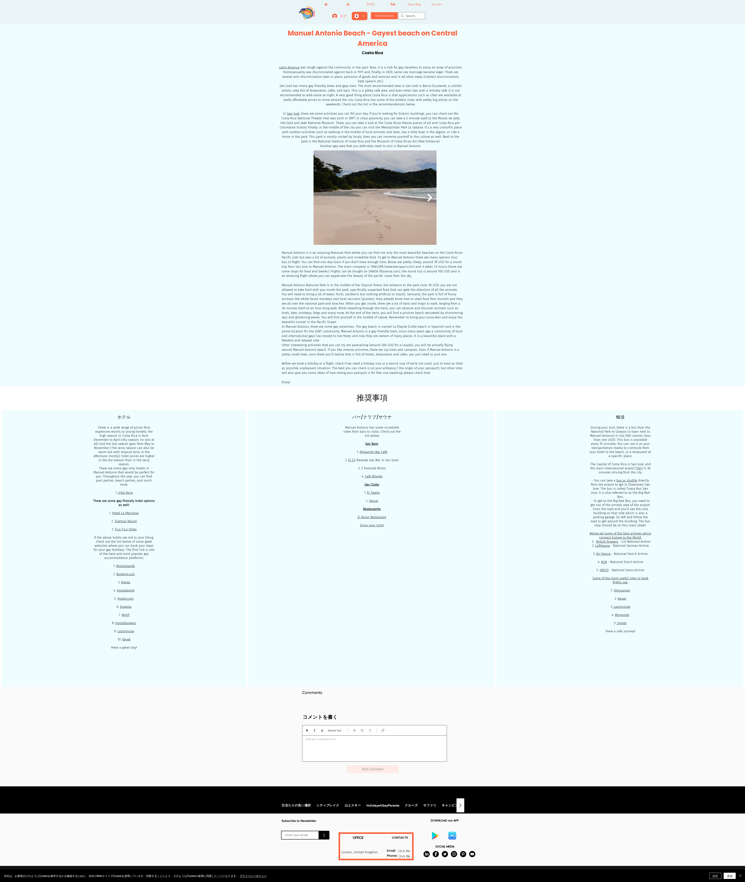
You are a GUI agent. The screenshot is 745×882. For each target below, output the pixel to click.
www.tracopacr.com (399, 267)
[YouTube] (472, 854)
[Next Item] (430, 197)
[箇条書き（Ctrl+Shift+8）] (370, 730)
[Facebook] (436, 854)
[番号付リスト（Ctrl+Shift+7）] (362, 730)
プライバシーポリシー (253, 876)
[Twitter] (445, 854)
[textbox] (375, 747)
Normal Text (334, 730)
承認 (729, 876)
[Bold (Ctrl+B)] (307, 730)
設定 (715, 876)
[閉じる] (740, 876)
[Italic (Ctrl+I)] (314, 730)
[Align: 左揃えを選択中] (355, 730)
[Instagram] (454, 854)
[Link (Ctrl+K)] (383, 730)
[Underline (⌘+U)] (322, 730)
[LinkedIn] (427, 854)
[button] (404, 856)
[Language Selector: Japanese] (359, 16)
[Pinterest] (463, 854)
